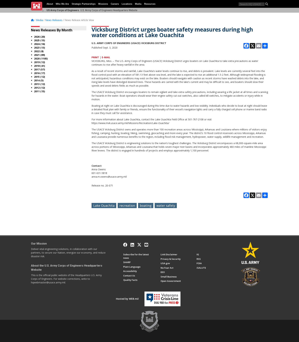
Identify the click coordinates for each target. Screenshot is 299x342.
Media (138, 4)
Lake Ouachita (104, 205)
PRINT (95, 57)
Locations (127, 4)
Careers (115, 4)
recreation (127, 205)
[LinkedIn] (132, 245)
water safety (165, 205)
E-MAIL (106, 57)
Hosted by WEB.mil (127, 298)
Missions (103, 4)
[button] (266, 4)
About (50, 4)
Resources (149, 4)
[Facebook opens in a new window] (125, 245)
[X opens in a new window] (139, 245)
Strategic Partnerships (84, 4)
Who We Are (62, 4)
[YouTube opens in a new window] (146, 245)
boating (146, 205)
